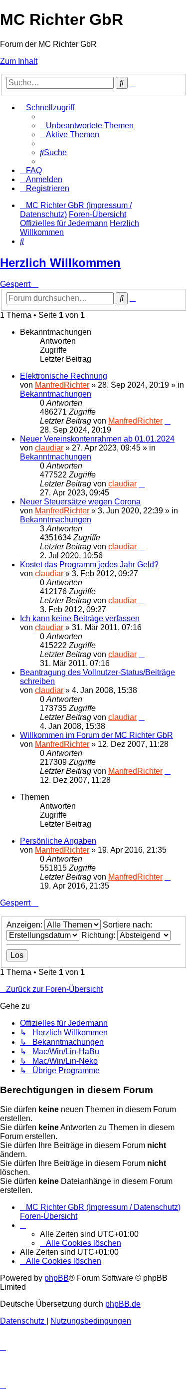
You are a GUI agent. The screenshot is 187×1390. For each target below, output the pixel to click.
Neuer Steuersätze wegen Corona (80, 501)
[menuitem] (87, 125)
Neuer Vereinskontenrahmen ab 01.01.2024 (97, 439)
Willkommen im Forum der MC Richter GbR (96, 735)
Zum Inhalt (18, 61)
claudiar (49, 448)
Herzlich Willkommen (60, 262)
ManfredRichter (62, 385)
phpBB (56, 1278)
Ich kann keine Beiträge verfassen (80, 618)
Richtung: (99, 935)
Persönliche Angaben (58, 841)
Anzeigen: (25, 925)
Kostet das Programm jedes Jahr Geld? (89, 564)
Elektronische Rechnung (63, 376)
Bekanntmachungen (55, 394)
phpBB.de (123, 1304)
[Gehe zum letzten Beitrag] (168, 421)
